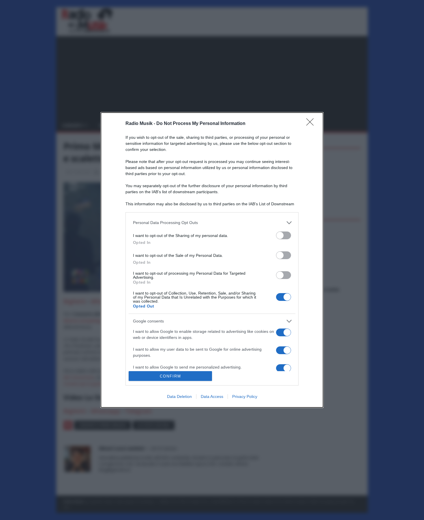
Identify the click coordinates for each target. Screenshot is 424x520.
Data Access (212, 396)
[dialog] (212, 260)
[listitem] (212, 223)
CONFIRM (170, 376)
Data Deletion (179, 396)
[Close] (311, 123)
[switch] (283, 235)
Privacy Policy (244, 396)
